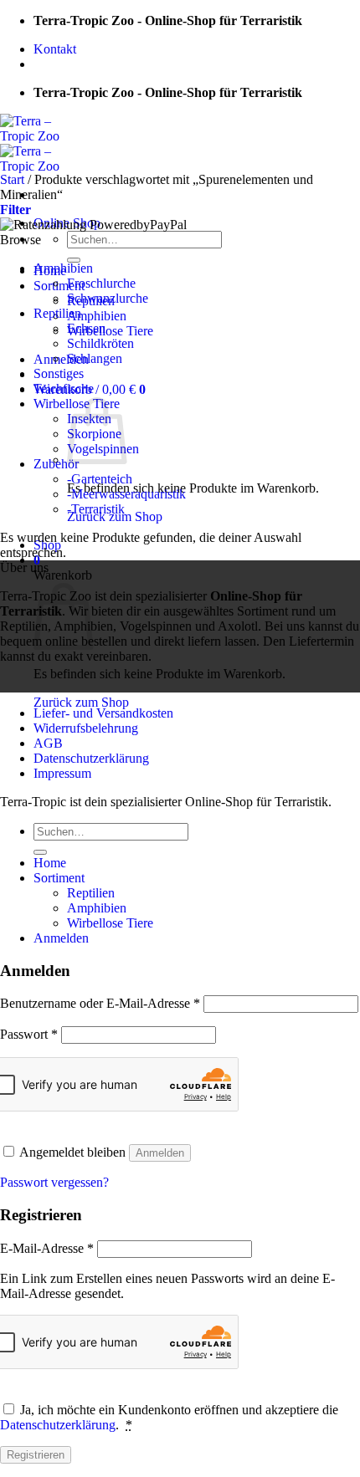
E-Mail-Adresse (47, 1248)
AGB (48, 743)
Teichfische (63, 388)
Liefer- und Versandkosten (103, 713)
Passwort (29, 1034)
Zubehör (56, 464)
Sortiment (59, 286)
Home (49, 863)
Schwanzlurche (107, 298)
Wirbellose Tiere (110, 331)
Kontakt (54, 49)
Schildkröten (100, 343)
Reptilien (57, 313)
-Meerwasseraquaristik (126, 494)
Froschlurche (101, 283)
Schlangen (94, 358)
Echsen (86, 328)
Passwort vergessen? (54, 1182)
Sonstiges (58, 373)
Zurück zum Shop (81, 702)
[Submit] (73, 260)
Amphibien (96, 316)
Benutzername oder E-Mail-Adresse (100, 1003)
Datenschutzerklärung (91, 758)
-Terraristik (96, 509)
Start (12, 179)
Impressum (62, 773)
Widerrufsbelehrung (85, 728)
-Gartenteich (99, 479)
